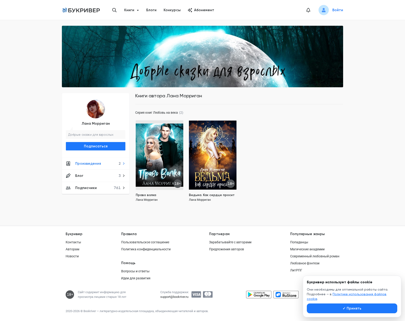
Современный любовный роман (314, 256)
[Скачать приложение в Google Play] (258, 294)
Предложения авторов (226, 249)
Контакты (73, 242)
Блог (98, 176)
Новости (72, 256)
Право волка (146, 195)
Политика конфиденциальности (146, 249)
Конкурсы (172, 10)
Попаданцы (299, 242)
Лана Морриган (96, 123)
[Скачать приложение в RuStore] (286, 294)
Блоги (151, 10)
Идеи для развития (135, 278)
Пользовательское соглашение (145, 242)
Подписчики (98, 188)
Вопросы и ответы (135, 271)
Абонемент (204, 10)
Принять (352, 308)
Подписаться (96, 146)
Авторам (72, 249)
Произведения (98, 163)
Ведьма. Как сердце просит (212, 195)
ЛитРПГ (296, 270)
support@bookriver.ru (174, 297)
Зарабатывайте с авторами (230, 242)
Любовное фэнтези (304, 263)
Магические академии (307, 249)
